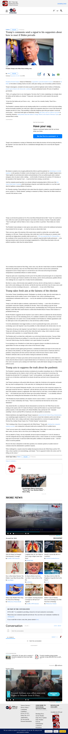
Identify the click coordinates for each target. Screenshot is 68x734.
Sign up (59, 625)
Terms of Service (25, 705)
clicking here (11, 616)
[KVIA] (15, 11)
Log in (55, 625)
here (37, 619)
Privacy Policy (24, 707)
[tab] (10, 637)
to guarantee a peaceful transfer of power (42, 81)
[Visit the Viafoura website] (58, 665)
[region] (34, 645)
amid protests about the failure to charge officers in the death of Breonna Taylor (38, 114)
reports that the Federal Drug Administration (50, 415)
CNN (8, 73)
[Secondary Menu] (8, 10)
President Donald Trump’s (12, 81)
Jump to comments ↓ (11, 461)
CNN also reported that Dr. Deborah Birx (48, 236)
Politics (19, 456)
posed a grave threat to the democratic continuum (18, 89)
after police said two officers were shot (49, 112)
